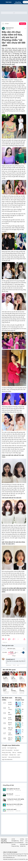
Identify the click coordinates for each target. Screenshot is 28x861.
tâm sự (14, 752)
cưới (18, 755)
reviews (19, 752)
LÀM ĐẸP (7, 23)
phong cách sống (6, 752)
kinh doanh (5, 755)
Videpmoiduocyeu (10, 27)
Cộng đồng (18, 2)
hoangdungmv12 (10, 659)
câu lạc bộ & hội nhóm (14, 757)
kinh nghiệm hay (11, 748)
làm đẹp (22, 839)
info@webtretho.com (10, 857)
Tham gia (22, 23)
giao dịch (4, 757)
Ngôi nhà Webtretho (6, 842)
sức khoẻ (16, 750)
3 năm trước (8, 665)
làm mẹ (4, 748)
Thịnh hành (8, 2)
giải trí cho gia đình (7, 750)
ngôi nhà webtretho (7, 759)
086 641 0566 (23, 855)
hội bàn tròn (12, 755)
